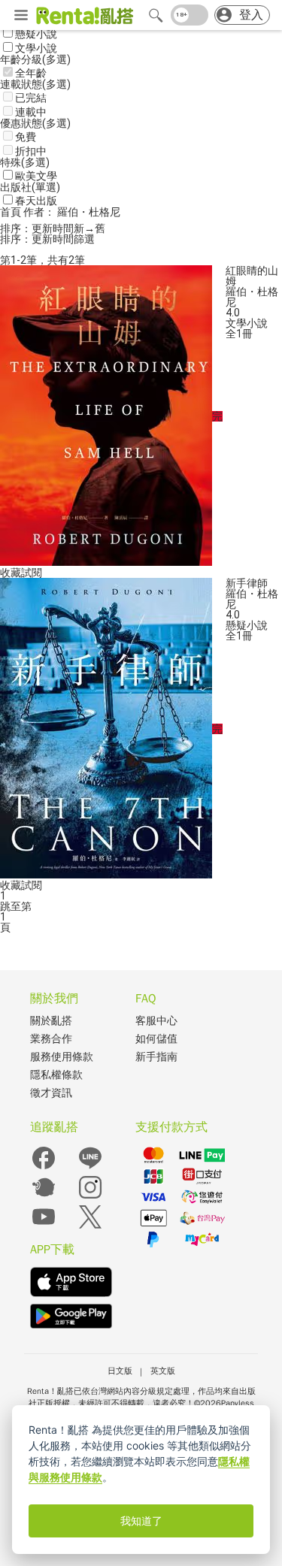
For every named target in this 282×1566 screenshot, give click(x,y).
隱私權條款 (56, 1075)
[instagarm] (90, 1197)
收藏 (10, 572)
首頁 (11, 212)
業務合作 (51, 1038)
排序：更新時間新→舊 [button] (52, 228)
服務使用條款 (61, 1057)
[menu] (21, 16)
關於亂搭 (51, 1020)
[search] (156, 15)
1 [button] (3, 916)
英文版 (162, 1370)
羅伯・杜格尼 (252, 297)
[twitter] (90, 1226)
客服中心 (156, 1020)
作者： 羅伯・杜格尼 (71, 212)
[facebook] (43, 1168)
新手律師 (247, 583)
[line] (90, 1168)
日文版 (120, 1370)
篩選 (84, 239)
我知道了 (141, 1521)
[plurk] (43, 1197)
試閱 (31, 573)
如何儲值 (156, 1038)
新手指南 (156, 1057)
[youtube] (43, 1226)
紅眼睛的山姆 (252, 276)
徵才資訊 (51, 1093)
